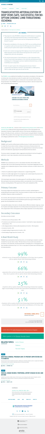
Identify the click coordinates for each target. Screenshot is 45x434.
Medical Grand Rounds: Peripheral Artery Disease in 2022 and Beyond (22, 374)
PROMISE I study (6, 76)
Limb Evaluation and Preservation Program (25, 330)
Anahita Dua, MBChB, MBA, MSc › (21, 390)
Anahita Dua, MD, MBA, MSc (7, 127)
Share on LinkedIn (11, 26)
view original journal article (31, 314)
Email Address (16, 105)
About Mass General (11, 399)
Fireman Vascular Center (23, 336)
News (23, 399)
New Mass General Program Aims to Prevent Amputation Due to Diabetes (21, 358)
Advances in (7, 4)
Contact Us (35, 399)
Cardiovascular (11, 8)
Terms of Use (28, 399)
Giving (19, 399)
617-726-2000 (30, 414)
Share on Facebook (8, 26)
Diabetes (17, 8)
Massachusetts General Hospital (5, 1)
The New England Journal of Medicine (14, 29)
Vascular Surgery (24, 8)
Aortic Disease (4, 8)
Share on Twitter (5, 26)
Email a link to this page (2, 26)
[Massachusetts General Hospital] (22, 406)
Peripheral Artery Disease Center (29, 127)
